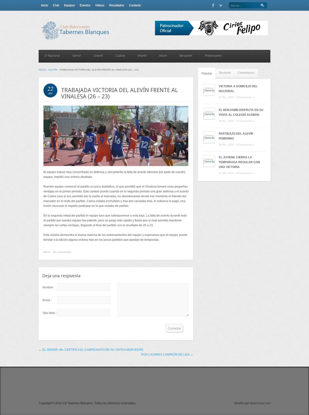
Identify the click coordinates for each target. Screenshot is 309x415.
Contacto (135, 5)
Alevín (52, 69)
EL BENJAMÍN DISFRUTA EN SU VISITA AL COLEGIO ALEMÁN (241, 112)
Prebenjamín (213, 56)
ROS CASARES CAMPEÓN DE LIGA (165, 354)
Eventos (85, 5)
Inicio (44, 5)
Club (56, 5)
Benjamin (186, 56)
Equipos (69, 5)
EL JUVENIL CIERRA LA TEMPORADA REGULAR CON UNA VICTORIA (239, 162)
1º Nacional (52, 56)
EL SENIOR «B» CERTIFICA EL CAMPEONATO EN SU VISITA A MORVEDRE (92, 349)
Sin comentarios (62, 252)
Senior (76, 56)
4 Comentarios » (245, 121)
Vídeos (99, 5)
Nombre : (48, 287)
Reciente (225, 72)
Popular (207, 73)
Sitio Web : (49, 313)
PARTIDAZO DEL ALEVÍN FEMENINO (236, 136)
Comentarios (246, 72)
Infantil (142, 56)
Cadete (120, 56)
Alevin (163, 56)
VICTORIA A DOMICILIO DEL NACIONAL (238, 89)
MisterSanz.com (259, 403)
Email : (46, 300)
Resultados (116, 5)
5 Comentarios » (245, 97)
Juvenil (98, 56)
